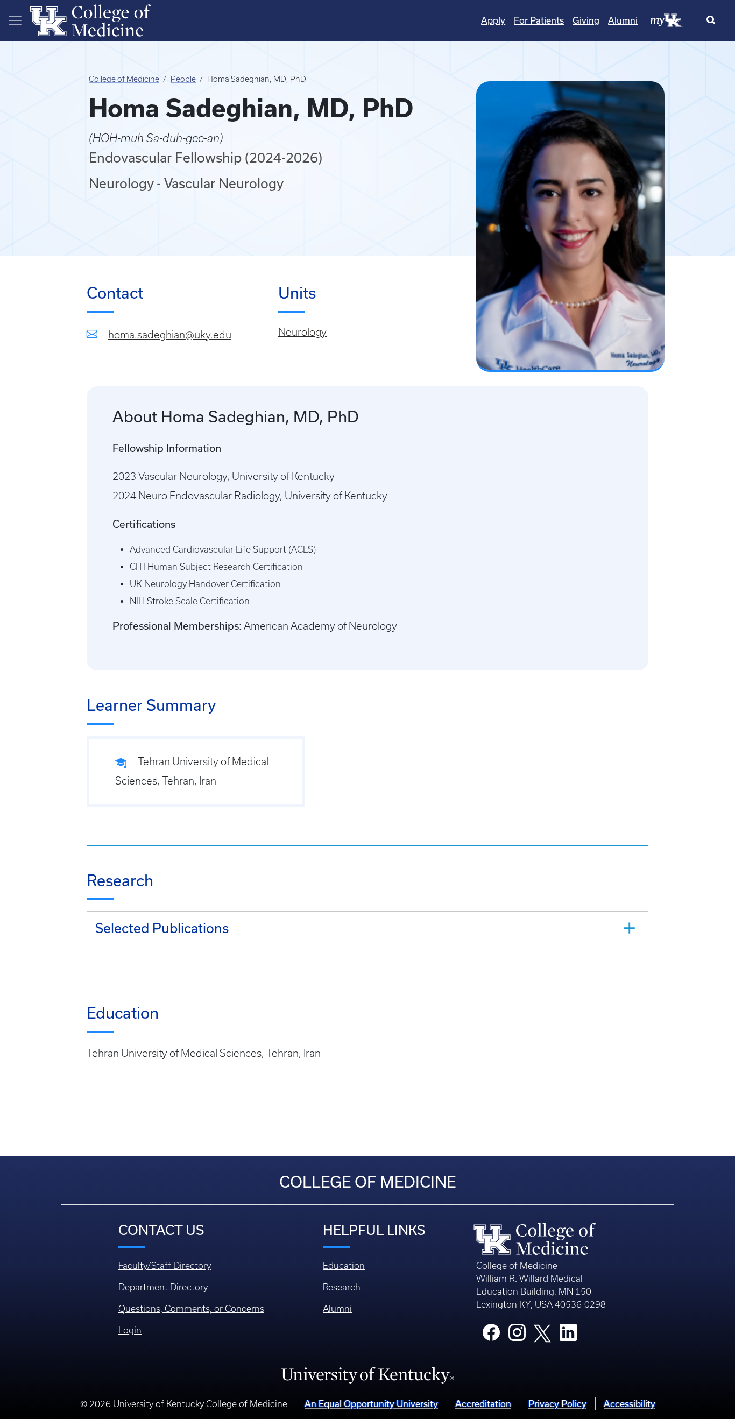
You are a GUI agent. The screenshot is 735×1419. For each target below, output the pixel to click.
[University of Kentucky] (367, 1375)
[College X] (542, 1332)
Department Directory (163, 1287)
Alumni (623, 20)
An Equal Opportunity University (371, 1404)
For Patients (539, 20)
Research (342, 1287)
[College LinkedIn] (568, 1335)
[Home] (90, 19)
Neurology (302, 332)
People (183, 79)
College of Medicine (124, 79)
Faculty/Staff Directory (164, 1265)
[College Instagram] (517, 1335)
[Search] (713, 20)
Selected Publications (162, 928)
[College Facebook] (491, 1335)
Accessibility (629, 1404)
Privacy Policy (557, 1404)
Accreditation (483, 1404)
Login (130, 1330)
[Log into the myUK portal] (667, 20)
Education (344, 1265)
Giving (586, 20)
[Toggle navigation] (15, 20)
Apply (493, 20)
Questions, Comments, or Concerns (191, 1309)
